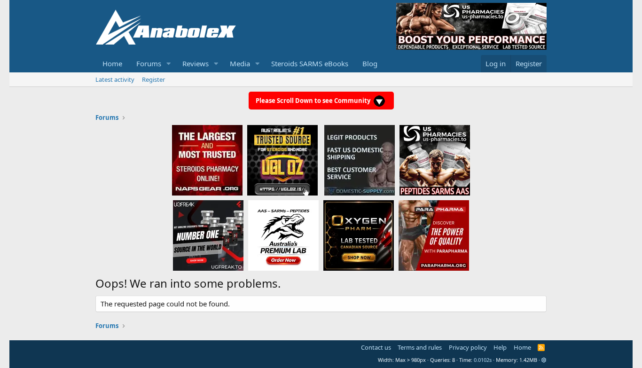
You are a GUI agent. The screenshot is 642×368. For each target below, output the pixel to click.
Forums (148, 63)
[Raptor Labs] (283, 235)
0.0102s (483, 359)
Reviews (195, 63)
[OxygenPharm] (358, 235)
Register (153, 79)
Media (240, 63)
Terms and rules (420, 347)
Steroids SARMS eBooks (309, 63)
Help (500, 347)
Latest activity (114, 79)
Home (112, 63)
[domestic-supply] (359, 159)
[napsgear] (207, 159)
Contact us (376, 347)
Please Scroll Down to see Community (314, 100)
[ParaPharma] (434, 235)
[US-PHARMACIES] (434, 159)
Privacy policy (468, 347)
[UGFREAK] (208, 235)
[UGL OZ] (282, 159)
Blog (369, 63)
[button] (168, 63)
